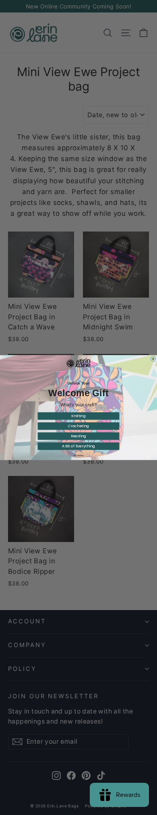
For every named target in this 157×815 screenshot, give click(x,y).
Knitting (78, 415)
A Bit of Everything (78, 446)
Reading (79, 436)
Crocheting (78, 425)
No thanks (79, 455)
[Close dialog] (153, 358)
